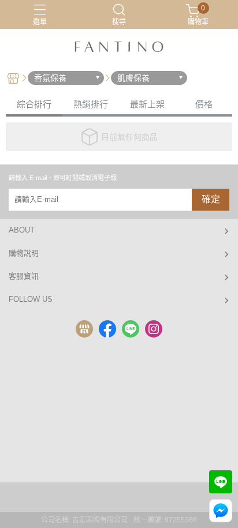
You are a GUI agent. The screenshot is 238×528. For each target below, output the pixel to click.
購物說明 (24, 253)
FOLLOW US (31, 299)
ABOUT (22, 230)
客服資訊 (24, 276)
